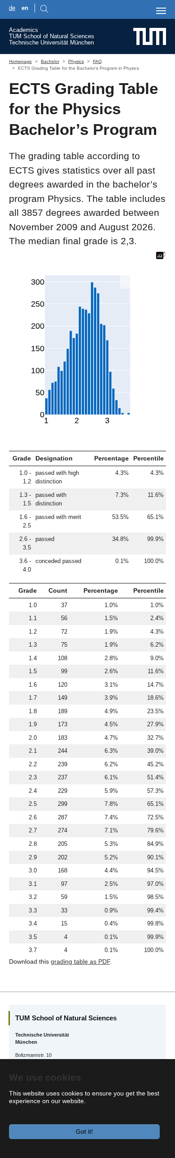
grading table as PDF (80, 961)
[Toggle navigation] (161, 10)
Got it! (84, 1131)
